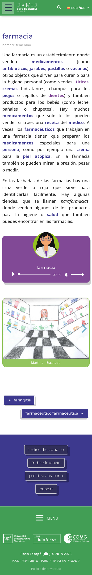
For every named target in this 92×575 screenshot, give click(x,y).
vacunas (78, 68)
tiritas (81, 82)
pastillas (56, 68)
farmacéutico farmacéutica (54, 413)
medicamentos (47, 61)
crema (83, 149)
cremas (9, 88)
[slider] (76, 274)
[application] (46, 274)
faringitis (20, 400)
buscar (46, 489)
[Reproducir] (13, 274)
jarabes (37, 68)
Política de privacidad (46, 569)
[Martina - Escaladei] (46, 357)
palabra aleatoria (46, 476)
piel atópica (36, 156)
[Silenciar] (66, 274)
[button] (59, 8)
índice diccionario (46, 449)
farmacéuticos (39, 129)
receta (52, 122)
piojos (8, 95)
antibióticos (14, 68)
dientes (56, 95)
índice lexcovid (46, 463)
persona (10, 149)
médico (76, 122)
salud (52, 214)
